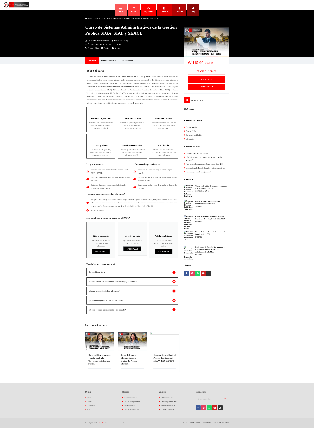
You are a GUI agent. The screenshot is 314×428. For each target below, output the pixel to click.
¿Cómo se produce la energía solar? (198, 172)
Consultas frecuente (167, 409)
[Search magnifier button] (187, 100)
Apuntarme (206, 79)
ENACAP (101, 423)
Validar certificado (192, 423)
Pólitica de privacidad (168, 405)
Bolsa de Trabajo (221, 423)
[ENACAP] (16, 4)
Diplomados (190, 139)
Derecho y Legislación (194, 135)
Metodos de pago (129, 405)
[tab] (132, 272)
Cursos (89, 402)
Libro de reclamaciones (131, 409)
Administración (191, 127)
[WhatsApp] (197, 273)
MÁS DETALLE (101, 252)
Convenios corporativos (132, 402)
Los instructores (127, 60)
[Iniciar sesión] (307, 5)
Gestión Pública (93, 48)
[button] (206, 71)
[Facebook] (186, 273)
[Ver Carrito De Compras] (297, 5)
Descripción (92, 60)
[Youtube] (203, 273)
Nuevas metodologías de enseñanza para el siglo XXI (204, 164)
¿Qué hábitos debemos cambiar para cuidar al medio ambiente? (204, 158)
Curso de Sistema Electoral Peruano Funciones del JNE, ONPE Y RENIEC (164, 358)
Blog (88, 409)
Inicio (89, 398)
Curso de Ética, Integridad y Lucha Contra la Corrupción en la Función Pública (99, 359)
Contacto (207, 423)
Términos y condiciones (169, 402)
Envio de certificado (130, 398)
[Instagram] (192, 273)
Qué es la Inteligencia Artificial (197, 153)
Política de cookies (167, 398)
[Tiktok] (208, 273)
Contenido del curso (108, 60)
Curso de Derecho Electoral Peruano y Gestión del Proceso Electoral (129, 359)
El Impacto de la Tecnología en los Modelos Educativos (205, 168)
